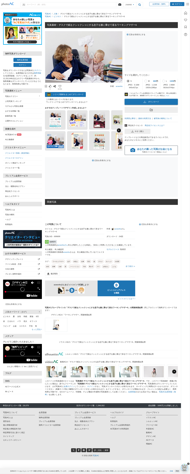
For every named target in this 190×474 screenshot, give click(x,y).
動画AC (149, 432)
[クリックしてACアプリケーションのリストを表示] (187, 4)
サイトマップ (8, 436)
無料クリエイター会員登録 (49, 425)
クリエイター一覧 (12, 168)
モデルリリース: (113, 249)
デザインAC (151, 436)
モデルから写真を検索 (14, 106)
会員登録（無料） (159, 4)
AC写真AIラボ (13, 135)
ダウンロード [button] (153, 102)
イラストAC (151, 417)
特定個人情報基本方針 (12, 429)
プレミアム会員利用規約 (120, 425)
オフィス (33, 321)
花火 (25, 321)
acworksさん (63, 245)
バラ (19, 321)
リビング (6, 326)
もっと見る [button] (36, 329)
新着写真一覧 (10, 116)
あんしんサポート (12, 196)
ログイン (178, 4)
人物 (55, 14)
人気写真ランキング (13, 101)
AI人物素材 (9, 139)
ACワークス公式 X (12, 387)
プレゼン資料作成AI (13, 274)
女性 (19, 316)
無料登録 (37, 73)
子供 (31, 326)
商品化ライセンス (12, 191)
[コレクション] (185, 27)
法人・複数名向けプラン (15, 186)
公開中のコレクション (14, 121)
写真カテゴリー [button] (11, 96)
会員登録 (131, 392)
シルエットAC (152, 421)
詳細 (171, 471)
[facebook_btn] (79, 450)
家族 (31, 316)
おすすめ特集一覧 (12, 111)
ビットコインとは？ (126, 299)
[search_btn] (139, 4)
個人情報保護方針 (10, 425)
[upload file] (119, 4)
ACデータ (150, 440)
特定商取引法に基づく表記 (14, 432)
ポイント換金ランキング (15, 163)
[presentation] (174, 372)
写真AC (48, 14)
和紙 (25, 316)
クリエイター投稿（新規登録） (18, 153)
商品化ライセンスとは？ (155, 125)
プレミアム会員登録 (13, 181)
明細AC (149, 444)
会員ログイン (69, 386)
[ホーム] (185, 12)
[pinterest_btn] (83, 450)
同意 (177, 471)
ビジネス (6, 316)
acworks (119, 86)
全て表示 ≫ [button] (130, 266)
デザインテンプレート (14, 259)
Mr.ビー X (9, 391)
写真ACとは (10, 210)
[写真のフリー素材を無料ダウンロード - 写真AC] (8, 4)
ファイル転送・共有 (13, 264)
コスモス (22, 326)
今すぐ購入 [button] (139, 131)
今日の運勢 (9, 269)
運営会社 (6, 421)
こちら (167, 95)
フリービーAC (152, 425)
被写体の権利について (163, 118)
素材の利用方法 (144, 118)
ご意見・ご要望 (102, 450)
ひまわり (11, 321)
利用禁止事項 (130, 118)
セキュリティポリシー (12, 440)
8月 (37, 316)
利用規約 (8, 224)
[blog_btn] (89, 450)
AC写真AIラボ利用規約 (119, 429)
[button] (46, 87)
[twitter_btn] (73, 450)
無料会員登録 (22, 60)
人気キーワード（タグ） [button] (16, 312)
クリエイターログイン (14, 158)
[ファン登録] (185, 20)
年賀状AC (150, 429)
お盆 (15, 326)
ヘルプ (8, 219)
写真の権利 (9, 215)
